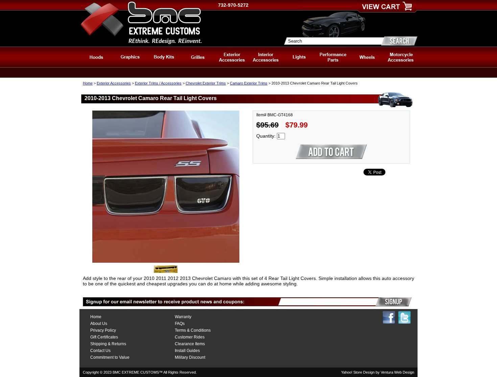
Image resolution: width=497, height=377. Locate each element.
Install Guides (187, 350)
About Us (98, 323)
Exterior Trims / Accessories (158, 83)
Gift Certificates (104, 337)
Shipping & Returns (108, 343)
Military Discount (190, 357)
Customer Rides (190, 337)
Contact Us (100, 350)
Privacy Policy (103, 330)
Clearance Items (190, 343)
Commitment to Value (109, 357)
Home (88, 83)
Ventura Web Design (397, 372)
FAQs (180, 323)
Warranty (183, 316)
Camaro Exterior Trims (248, 83)
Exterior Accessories (114, 83)
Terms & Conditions (193, 330)
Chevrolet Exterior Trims (206, 83)
